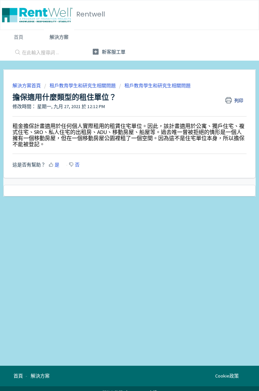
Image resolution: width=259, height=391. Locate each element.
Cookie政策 (227, 376)
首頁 (18, 37)
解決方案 (59, 37)
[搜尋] (16, 53)
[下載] (117, 191)
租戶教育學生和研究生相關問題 (83, 86)
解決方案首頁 (27, 86)
